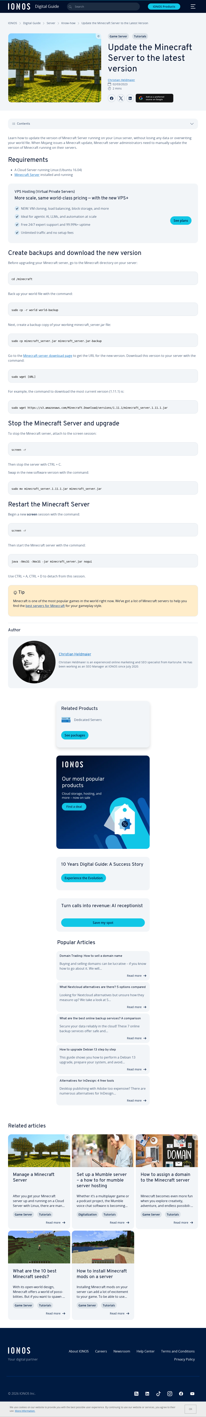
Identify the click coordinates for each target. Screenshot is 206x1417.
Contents (23, 123)
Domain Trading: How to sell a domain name (91, 956)
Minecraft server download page (47, 355)
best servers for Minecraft (45, 606)
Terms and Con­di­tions (178, 1351)
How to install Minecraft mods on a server (102, 1274)
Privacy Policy (184, 1359)
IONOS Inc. (27, 1393)
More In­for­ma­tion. (25, 1411)
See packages (75, 735)
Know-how (68, 23)
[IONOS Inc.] (30, 1350)
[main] (103, 415)
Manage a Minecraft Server (34, 1177)
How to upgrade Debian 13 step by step (88, 1049)
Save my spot (103, 922)
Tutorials (140, 36)
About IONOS (79, 1351)
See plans (181, 220)
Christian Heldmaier (121, 80)
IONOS (12, 23)
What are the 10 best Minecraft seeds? (35, 1274)
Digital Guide (32, 23)
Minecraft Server (27, 175)
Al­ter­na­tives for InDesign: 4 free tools (87, 1080)
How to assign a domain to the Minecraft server (165, 1177)
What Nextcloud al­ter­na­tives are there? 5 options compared (103, 987)
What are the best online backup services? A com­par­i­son (100, 1018)
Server (51, 23)
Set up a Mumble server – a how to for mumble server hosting (102, 1180)
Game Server (118, 36)
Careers (101, 1351)
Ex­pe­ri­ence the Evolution (84, 878)
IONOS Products (164, 6)
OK (190, 1409)
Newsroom (121, 1351)
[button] (103, 802)
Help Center (146, 1351)
